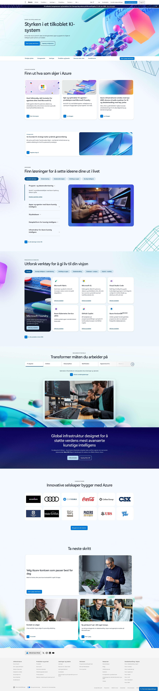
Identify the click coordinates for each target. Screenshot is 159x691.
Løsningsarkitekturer (62, 669)
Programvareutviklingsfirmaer (86, 664)
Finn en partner (83, 669)
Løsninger (52, 2)
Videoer (104, 681)
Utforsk (36, 2)
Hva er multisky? (128, 666)
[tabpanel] (79, 210)
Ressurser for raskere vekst (64, 666)
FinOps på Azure (39, 674)
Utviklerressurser (106, 669)
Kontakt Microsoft (98, 687)
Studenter (105, 671)
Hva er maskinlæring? (129, 669)
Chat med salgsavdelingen (149, 689)
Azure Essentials (16, 677)
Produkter (43, 2)
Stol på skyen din (17, 674)
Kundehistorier (16, 679)
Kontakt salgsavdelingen (117, 2)
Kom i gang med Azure (131, 2)
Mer (76, 2)
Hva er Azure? (16, 664)
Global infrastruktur (17, 669)
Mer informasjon (111, 6)
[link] (29, 58)
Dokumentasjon (106, 664)
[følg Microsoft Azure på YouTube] (53, 653)
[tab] (32, 178)
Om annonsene (131, 687)
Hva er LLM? (127, 677)
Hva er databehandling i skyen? (131, 664)
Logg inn (142, 2)
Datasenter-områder (17, 671)
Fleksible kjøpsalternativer (42, 671)
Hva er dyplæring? (129, 671)
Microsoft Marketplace (84, 666)
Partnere (69, 2)
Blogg (104, 666)
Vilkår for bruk (115, 687)
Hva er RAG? (127, 682)
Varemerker (122, 687)
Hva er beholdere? (129, 679)
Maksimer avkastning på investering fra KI (45, 677)
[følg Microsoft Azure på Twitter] (43, 653)
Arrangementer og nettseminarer (110, 674)
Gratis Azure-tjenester (41, 669)
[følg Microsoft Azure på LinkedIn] (50, 653)
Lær (99, 2)
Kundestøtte (105, 2)
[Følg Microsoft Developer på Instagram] (47, 653)
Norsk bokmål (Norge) (20, 687)
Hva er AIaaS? (128, 674)
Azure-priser (39, 666)
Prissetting (61, 2)
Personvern (106, 687)
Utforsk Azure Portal (34, 653)
